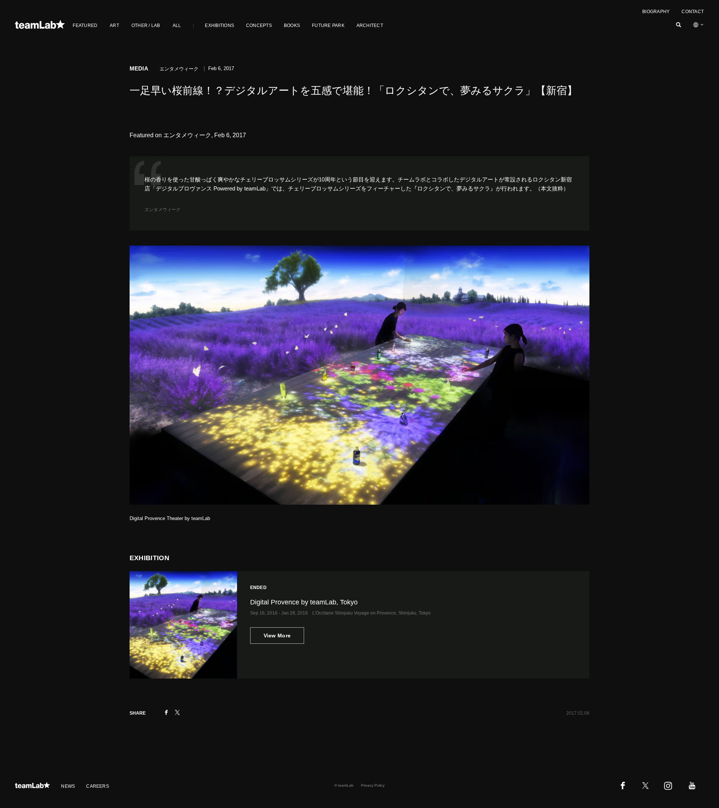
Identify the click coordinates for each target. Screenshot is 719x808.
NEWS (68, 786)
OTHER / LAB (145, 25)
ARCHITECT (370, 25)
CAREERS (97, 786)
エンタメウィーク (162, 209)
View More (277, 636)
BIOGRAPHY (656, 11)
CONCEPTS (259, 25)
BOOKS (292, 25)
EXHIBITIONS (219, 25)
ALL (177, 25)
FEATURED (85, 25)
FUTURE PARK (328, 25)
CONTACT (693, 11)
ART (114, 25)
